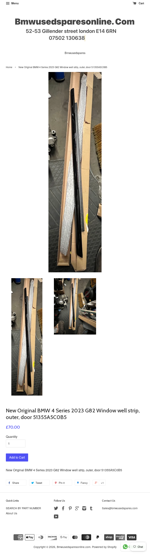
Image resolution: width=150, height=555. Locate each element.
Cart (141, 3)
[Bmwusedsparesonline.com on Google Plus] (77, 509)
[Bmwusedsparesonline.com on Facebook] (63, 509)
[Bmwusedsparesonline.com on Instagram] (84, 509)
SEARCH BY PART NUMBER (23, 508)
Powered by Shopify (104, 547)
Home (9, 67)
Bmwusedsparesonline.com (73, 547)
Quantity (11, 436)
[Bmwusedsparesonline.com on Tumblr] (91, 509)
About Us (11, 513)
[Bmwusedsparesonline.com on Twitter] (56, 509)
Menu (15, 3)
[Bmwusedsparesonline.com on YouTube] (56, 517)
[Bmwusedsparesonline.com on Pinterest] (70, 509)
